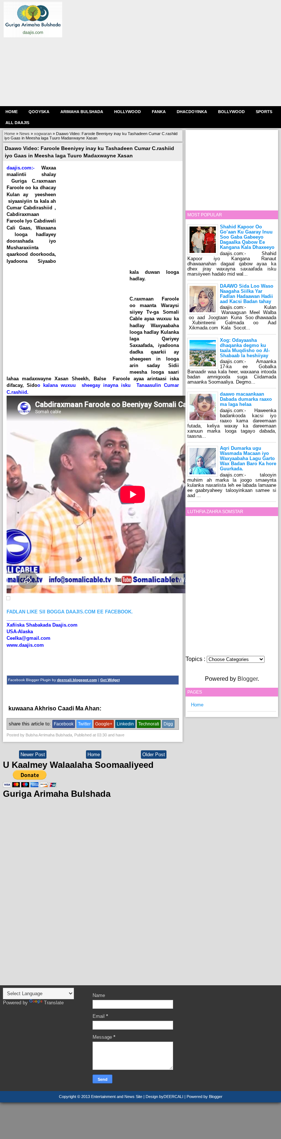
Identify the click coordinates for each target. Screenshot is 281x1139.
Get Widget (110, 680)
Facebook (64, 724)
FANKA (159, 111)
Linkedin (125, 724)
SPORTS (264, 111)
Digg (168, 724)
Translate (54, 1002)
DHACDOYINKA (192, 111)
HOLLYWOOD (127, 111)
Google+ (103, 724)
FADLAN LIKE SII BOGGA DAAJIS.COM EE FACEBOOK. (70, 612)
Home (11, 111)
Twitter (84, 724)
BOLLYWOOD (231, 111)
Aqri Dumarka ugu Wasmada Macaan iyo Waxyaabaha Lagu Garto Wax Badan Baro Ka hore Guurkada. (248, 458)
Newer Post (32, 754)
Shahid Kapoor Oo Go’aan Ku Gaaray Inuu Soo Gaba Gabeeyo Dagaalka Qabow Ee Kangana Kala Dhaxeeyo (247, 237)
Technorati (148, 724)
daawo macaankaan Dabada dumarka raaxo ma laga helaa (246, 399)
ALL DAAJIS (17, 122)
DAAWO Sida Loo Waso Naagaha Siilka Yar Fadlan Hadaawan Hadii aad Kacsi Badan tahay (246, 293)
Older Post (153, 754)
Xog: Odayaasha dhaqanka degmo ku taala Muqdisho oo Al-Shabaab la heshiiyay (245, 347)
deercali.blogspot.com (77, 680)
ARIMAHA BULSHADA (81, 111)
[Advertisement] (168, 53)
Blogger (247, 679)
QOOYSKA (39, 111)
